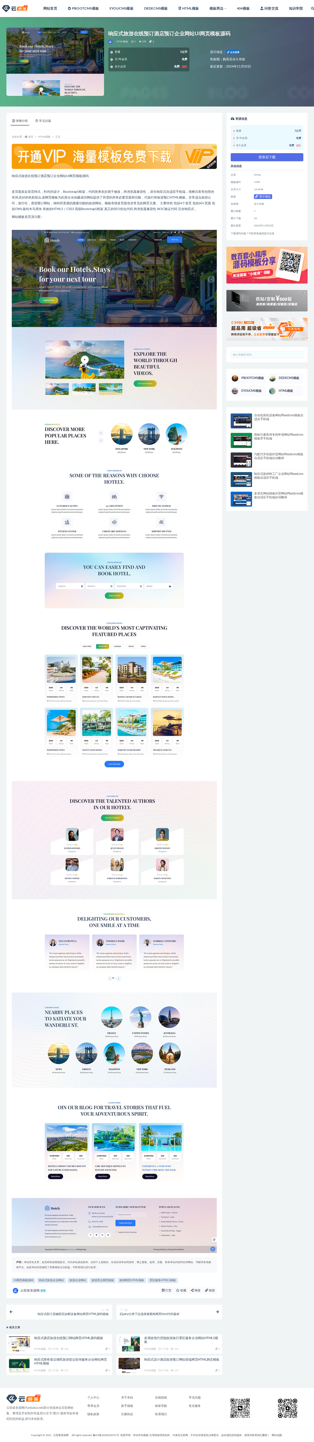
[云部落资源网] (110, 42)
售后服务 (195, 1406)
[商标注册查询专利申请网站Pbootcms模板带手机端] (241, 440)
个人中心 (93, 1397)
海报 (197, 1290)
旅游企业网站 (77, 1280)
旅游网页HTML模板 (131, 1280)
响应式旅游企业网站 (51, 1280)
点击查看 (234, 52)
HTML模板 (190, 8)
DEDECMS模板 (156, 8)
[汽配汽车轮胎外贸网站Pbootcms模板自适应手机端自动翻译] (241, 460)
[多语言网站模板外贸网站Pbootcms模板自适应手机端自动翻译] (241, 499)
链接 (211, 1290)
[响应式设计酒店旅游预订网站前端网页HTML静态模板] (129, 1365)
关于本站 (127, 1397)
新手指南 (127, 1406)
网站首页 (50, 8)
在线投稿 (161, 1397)
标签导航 (161, 1406)
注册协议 (127, 1414)
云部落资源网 (32, 1290)
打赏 (167, 1290)
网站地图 (277, 1435)
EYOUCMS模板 (122, 8)
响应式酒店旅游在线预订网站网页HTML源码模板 (68, 1338)
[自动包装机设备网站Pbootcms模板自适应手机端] (241, 421)
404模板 (243, 8)
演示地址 (264, 196)
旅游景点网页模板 (103, 1280)
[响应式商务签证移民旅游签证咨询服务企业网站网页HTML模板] (19, 1365)
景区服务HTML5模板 (163, 1280)
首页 (30, 136)
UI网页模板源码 (23, 1280)
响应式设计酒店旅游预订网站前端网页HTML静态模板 (181, 1359)
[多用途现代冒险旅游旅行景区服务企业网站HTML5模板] (129, 1343)
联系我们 (161, 1414)
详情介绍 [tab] (22, 121)
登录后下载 (267, 157)
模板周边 (216, 8)
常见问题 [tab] (45, 121)
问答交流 (271, 8)
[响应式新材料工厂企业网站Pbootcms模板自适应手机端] (241, 479)
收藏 (182, 1290)
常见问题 (195, 1397)
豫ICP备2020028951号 (106, 1435)
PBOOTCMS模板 (85, 8)
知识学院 (296, 8)
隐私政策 (93, 1414)
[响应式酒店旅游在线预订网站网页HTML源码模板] (19, 1343)
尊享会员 (93, 1406)
